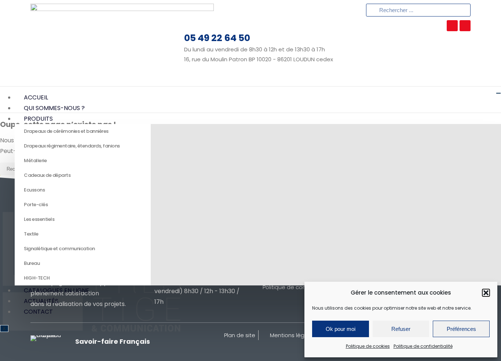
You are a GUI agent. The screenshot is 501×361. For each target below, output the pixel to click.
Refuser (400, 329)
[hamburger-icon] (498, 93)
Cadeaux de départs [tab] (47, 175)
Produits (38, 118)
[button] (486, 292)
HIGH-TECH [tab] (37, 277)
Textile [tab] (31, 233)
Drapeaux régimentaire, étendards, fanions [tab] (72, 145)
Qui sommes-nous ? (54, 108)
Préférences (461, 329)
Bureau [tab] (32, 263)
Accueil (36, 97)
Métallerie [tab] (35, 160)
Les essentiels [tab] (39, 219)
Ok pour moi (340, 329)
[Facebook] (465, 25)
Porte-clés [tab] (36, 204)
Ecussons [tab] (34, 189)
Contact (38, 311)
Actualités (41, 301)
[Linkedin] (452, 25)
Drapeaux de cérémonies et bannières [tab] (66, 131)
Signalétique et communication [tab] (59, 248)
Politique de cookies (368, 346)
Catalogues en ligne (56, 290)
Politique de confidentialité (423, 346)
